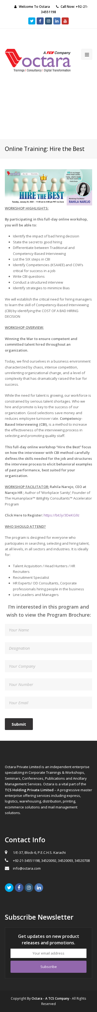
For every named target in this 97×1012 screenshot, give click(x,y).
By (48, 998)
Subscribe (48, 966)
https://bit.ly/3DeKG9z (61, 515)
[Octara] (38, 59)
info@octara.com (27, 868)
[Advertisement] (48, 110)
